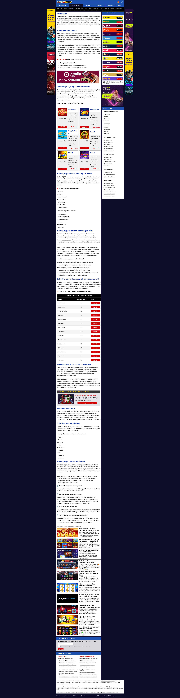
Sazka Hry (106, 127)
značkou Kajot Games (63, 251)
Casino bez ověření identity (109, 174)
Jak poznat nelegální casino (109, 176)
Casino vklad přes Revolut (109, 193)
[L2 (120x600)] (51, 94)
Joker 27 (92, 132)
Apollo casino (107, 129)
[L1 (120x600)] (51, 51)
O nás (57, 695)
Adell (74, 10)
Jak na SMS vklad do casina (109, 187)
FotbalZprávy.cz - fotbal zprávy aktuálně (66, 662)
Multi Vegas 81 (72, 109)
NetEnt (88, 10)
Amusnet (64, 10)
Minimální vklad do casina (109, 185)
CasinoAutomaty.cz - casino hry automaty (88, 662)
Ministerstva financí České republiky (108, 681)
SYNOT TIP (106, 120)
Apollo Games (59, 8)
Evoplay (92, 10)
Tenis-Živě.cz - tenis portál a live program (67, 667)
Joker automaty (119, 8)
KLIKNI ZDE (62, 59)
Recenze (75, 126)
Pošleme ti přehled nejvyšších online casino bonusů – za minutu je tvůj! (77, 641)
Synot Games (84, 8)
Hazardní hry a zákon (108, 163)
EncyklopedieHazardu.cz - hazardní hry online (89, 658)
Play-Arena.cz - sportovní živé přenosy (87, 672)
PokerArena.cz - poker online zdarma (87, 664)
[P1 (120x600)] (129, 51)
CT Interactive (106, 8)
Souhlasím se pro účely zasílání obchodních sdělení (75, 646)
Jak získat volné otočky (108, 150)
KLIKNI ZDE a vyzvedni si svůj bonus (87, 403)
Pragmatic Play (78, 8)
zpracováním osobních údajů (70, 646)
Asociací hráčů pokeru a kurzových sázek (64, 684)
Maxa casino (106, 125)
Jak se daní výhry (107, 165)
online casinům (66, 240)
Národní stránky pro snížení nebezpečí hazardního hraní (107, 692)
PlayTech (69, 10)
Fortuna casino (107, 118)
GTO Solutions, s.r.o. (112, 695)
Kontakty (61, 695)
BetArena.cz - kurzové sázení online (66, 658)
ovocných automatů (70, 94)
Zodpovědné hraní (110, 682)
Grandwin (106, 131)
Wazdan (102, 10)
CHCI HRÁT (62, 126)
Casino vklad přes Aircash (109, 196)
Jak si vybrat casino (108, 172)
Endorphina (96, 8)
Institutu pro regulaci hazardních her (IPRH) (86, 682)
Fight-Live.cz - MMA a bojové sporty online (67, 660)
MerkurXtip (106, 133)
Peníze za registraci (108, 144)
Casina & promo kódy (108, 148)
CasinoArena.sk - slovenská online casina (88, 674)
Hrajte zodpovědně (60, 686)
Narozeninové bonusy (108, 142)
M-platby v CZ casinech (108, 189)
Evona (101, 8)
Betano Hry (106, 116)
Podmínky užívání (76, 695)
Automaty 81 (79, 10)
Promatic (97, 10)
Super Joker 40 (94, 109)
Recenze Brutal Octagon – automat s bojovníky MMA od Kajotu (88, 573)
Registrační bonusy (108, 140)
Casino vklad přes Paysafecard (110, 191)
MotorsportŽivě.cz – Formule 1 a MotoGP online (68, 669)
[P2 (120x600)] (129, 94)
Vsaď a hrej (59, 10)
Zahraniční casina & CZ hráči (109, 161)
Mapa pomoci (93, 692)
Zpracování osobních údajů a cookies (88, 695)
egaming (65, 8)
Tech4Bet (90, 8)
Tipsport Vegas (107, 114)
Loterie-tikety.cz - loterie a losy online (87, 660)
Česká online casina (108, 157)
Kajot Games (71, 8)
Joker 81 (70, 153)
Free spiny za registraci (108, 146)
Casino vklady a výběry (108, 183)
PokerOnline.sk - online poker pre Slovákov (88, 676)
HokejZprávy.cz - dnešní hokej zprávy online (67, 664)
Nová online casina (108, 159)
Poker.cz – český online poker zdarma (87, 667)
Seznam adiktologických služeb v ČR (83, 692)
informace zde (81, 688)
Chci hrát (95, 303)
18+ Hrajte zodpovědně (101, 695)
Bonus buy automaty (109, 10)
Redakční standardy (68, 695)
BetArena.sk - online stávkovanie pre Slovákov (68, 671)
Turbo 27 (92, 153)
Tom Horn (112, 8)
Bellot (84, 10)
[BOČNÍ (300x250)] (112, 105)
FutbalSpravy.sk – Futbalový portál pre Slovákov (68, 676)
